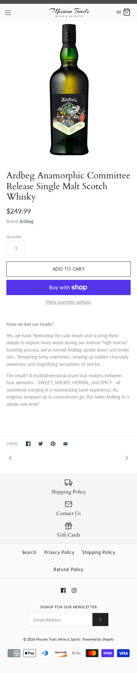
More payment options (68, 302)
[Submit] (100, 619)
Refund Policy (68, 569)
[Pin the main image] (53, 443)
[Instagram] (74, 590)
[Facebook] (63, 590)
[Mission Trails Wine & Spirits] (68, 12)
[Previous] (10, 457)
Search (29, 552)
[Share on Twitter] (40, 443)
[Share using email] (65, 443)
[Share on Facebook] (28, 443)
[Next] (127, 457)
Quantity (13, 236)
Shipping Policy (98, 552)
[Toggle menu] (8, 12)
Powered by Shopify (98, 639)
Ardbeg (26, 221)
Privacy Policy (59, 552)
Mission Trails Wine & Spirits (58, 639)
